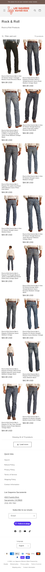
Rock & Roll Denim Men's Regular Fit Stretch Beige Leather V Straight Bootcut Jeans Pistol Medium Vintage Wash (11, 134)
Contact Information (11, 484)
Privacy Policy (9, 470)
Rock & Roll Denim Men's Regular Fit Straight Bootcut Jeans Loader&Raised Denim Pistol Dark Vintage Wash (11, 276)
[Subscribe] (34, 515)
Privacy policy (25, 564)
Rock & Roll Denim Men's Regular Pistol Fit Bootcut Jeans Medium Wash (31, 375)
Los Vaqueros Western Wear (21, 561)
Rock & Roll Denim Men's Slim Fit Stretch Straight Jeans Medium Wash (12, 230)
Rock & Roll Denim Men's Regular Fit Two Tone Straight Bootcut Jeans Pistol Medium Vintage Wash (11, 425)
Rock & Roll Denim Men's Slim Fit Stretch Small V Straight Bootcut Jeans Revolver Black (12, 77)
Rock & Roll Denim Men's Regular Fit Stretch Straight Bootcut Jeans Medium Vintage (33, 333)
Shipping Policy (10, 479)
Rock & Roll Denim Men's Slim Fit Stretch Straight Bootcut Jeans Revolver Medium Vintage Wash (33, 236)
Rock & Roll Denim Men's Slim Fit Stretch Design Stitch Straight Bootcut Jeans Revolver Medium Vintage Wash (33, 289)
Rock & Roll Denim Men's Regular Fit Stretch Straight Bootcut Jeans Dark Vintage (32, 418)
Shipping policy (16, 567)
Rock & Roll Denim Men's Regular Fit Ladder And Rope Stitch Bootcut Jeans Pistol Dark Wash (11, 186)
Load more (24, 444)
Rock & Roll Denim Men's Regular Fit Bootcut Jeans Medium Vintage (10, 333)
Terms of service (36, 564)
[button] (4, 10)
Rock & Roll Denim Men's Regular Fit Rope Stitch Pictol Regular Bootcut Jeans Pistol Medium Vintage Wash (11, 371)
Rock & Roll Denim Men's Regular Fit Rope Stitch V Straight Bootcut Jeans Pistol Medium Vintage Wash (32, 80)
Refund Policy (9, 465)
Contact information (29, 567)
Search (7, 460)
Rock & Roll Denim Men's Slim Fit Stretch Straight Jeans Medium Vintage (33, 178)
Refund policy (14, 564)
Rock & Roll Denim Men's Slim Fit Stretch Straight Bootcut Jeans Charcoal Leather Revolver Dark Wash (33, 127)
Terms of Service (10, 474)
